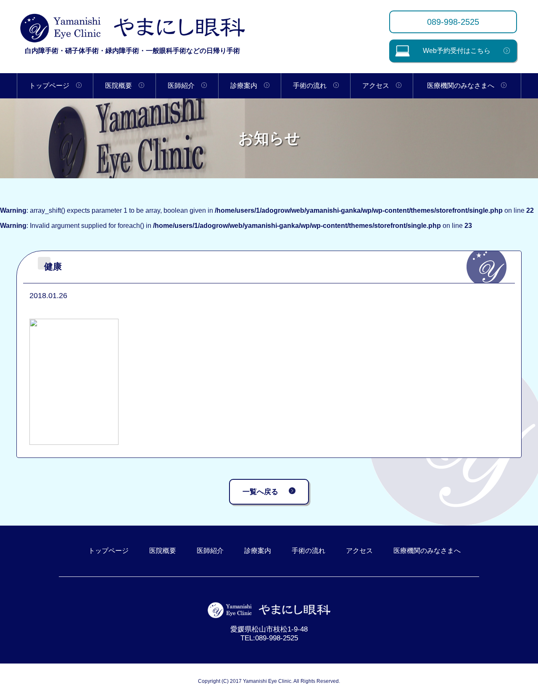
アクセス (379, 85)
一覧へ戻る (260, 492)
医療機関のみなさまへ (464, 85)
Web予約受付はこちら (457, 50)
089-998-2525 (453, 21)
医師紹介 (184, 85)
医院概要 (122, 85)
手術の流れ (313, 85)
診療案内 (247, 85)
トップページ (52, 85)
